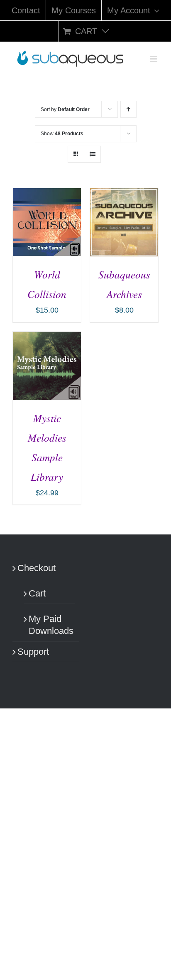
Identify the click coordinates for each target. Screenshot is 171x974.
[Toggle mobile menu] (154, 59)
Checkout (36, 568)
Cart (37, 593)
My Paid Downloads (50, 625)
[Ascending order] (128, 109)
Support (33, 651)
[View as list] (92, 154)
